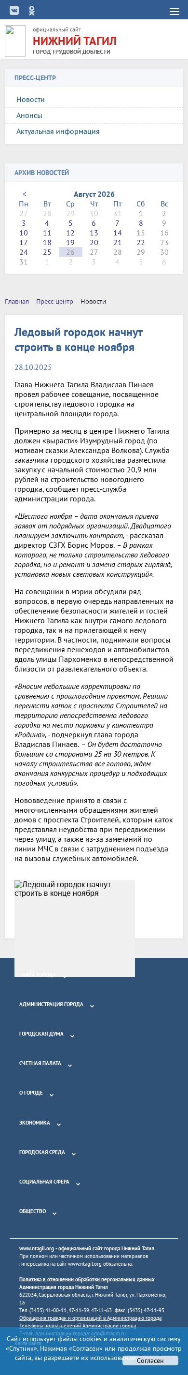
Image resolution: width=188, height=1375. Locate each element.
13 (94, 232)
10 (23, 232)
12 (70, 232)
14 (117, 232)
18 (47, 242)
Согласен (150, 1360)
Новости (30, 99)
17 (23, 242)
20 (94, 242)
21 (117, 242)
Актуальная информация (58, 131)
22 (140, 242)
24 (23, 252)
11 (47, 232)
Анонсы (29, 115)
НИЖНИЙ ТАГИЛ (75, 40)
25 (47, 252)
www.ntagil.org (36, 1248)
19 (70, 242)
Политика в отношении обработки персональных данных (87, 1279)
